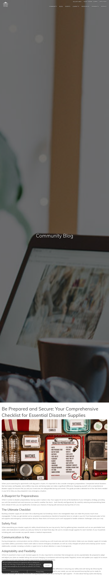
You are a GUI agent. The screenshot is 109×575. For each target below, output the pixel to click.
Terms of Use (14, 571)
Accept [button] (47, 565)
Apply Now (102, 1)
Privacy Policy (40, 571)
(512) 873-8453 (77, 1)
